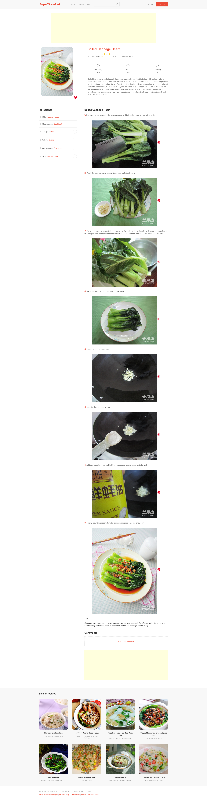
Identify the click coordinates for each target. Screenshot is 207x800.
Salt (52, 132)
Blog (88, 4)
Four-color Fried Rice (86, 777)
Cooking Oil (58, 124)
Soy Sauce (58, 148)
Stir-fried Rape (53, 777)
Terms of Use (78, 791)
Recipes (81, 4)
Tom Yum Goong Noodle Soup (86, 733)
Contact (89, 791)
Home (73, 4)
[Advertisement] (103, 28)
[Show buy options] (75, 132)
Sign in (150, 4)
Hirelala (83, 794)
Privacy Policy (65, 791)
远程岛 (97, 794)
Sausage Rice (120, 777)
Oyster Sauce (52, 156)
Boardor (90, 794)
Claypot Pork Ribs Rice (53, 733)
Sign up (162, 4)
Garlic (51, 140)
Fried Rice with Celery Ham (154, 777)
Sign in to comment (126, 641)
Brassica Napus (52, 117)
